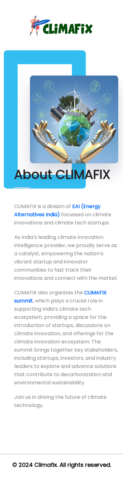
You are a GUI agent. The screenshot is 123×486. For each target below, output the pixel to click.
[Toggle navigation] (117, 19)
